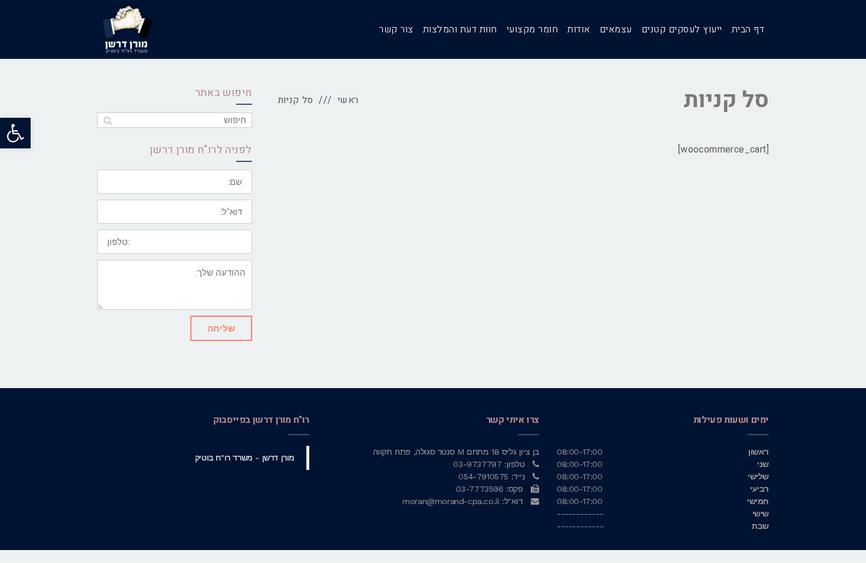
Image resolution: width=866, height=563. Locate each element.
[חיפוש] (107, 120)
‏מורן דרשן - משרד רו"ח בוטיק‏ (245, 457)
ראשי (348, 100)
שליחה (221, 328)
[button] (15, 133)
